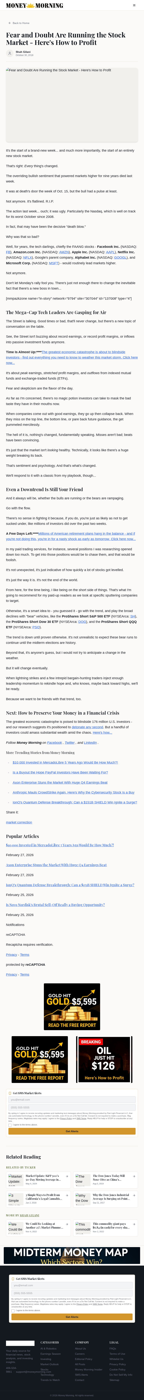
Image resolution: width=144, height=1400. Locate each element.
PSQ (36, 627)
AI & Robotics (48, 1348)
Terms (24, 955)
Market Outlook (49, 1364)
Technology (47, 1374)
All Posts (80, 1364)
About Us (80, 1348)
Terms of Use (117, 1353)
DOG (82, 622)
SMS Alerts (81, 1374)
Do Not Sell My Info (121, 1374)
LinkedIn (90, 743)
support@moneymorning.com (33, 1371)
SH (132, 616)
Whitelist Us (116, 1359)
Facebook (54, 743)
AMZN (64, 252)
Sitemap (114, 1379)
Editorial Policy (83, 1359)
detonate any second (87, 727)
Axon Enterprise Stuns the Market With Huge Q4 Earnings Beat (60, 782)
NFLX (27, 257)
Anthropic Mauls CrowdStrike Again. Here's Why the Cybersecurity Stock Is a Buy (73, 792)
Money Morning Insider (88, 1369)
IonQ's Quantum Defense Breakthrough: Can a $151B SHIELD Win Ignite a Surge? (75, 802)
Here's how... (102, 732)
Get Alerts (72, 1131)
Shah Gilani (29, 1215)
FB (8, 252)
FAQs (113, 1348)
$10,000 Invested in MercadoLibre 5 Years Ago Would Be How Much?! (65, 762)
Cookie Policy (117, 1369)
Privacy (11, 955)
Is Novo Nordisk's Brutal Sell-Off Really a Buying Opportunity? (55, 905)
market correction (19, 822)
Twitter (70, 743)
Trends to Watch (50, 1379)
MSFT (53, 263)
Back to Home (21, 23)
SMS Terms (81, 1118)
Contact (79, 1379)
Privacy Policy (66, 1118)
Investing (45, 1359)
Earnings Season (50, 1353)
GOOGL (120, 257)
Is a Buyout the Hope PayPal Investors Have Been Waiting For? (60, 772)
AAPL (110, 252)
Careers (80, 1353)
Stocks (44, 1369)
